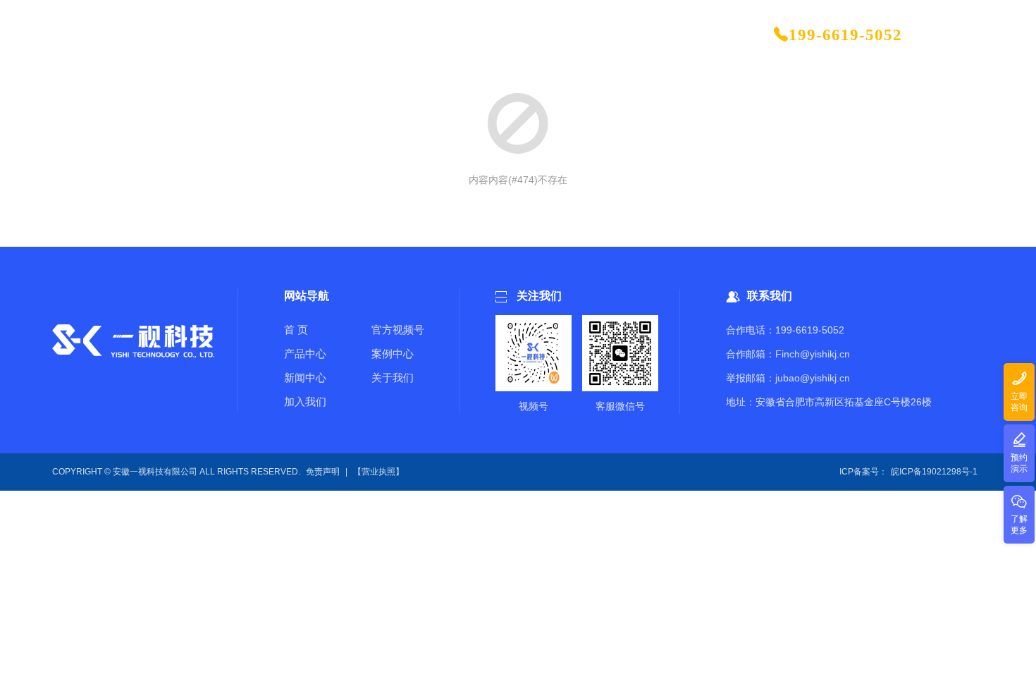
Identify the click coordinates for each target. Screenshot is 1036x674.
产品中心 (305, 354)
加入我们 (305, 402)
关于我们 (392, 378)
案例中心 (392, 354)
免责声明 (323, 472)
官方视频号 (397, 330)
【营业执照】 (378, 472)
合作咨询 (951, 35)
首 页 (296, 330)
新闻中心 (305, 378)
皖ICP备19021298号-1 (934, 472)
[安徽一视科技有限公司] (112, 35)
